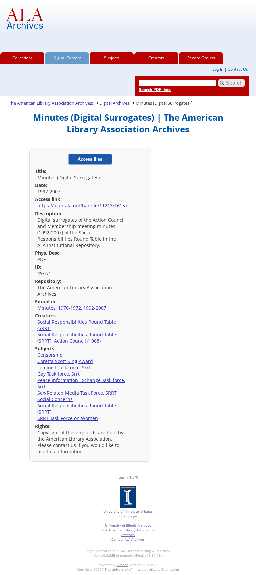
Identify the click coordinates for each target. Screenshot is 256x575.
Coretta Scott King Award (65, 361)
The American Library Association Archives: (51, 103)
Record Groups (201, 58)
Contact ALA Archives (128, 539)
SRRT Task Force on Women (67, 418)
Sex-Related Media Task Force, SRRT (77, 393)
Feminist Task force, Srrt (63, 367)
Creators (156, 58)
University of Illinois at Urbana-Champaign (128, 513)
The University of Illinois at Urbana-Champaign (142, 569)
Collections (22, 58)
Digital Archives (114, 103)
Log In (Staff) (128, 477)
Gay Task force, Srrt (58, 374)
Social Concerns (55, 399)
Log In (217, 69)
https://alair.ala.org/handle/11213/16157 (82, 205)
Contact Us (238, 69)
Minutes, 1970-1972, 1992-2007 (71, 308)
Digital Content (67, 58)
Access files (90, 159)
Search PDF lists (155, 89)
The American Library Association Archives (128, 532)
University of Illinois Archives (128, 525)
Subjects (112, 58)
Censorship (50, 355)
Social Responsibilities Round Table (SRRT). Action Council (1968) (76, 337)
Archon (122, 564)
